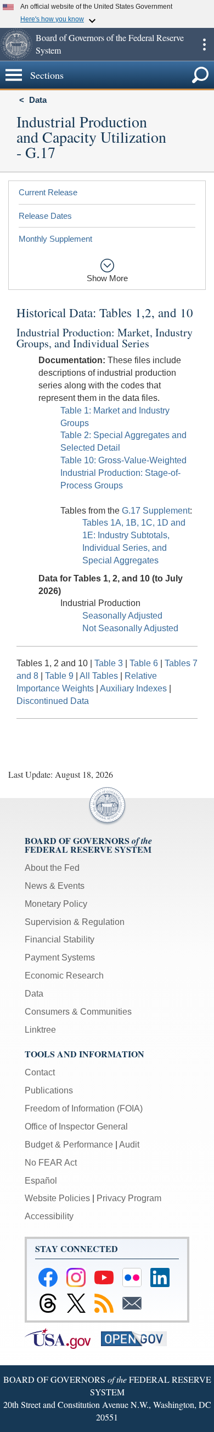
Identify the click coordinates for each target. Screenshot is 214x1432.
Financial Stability (59, 939)
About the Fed (52, 867)
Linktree (40, 1029)
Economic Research (64, 975)
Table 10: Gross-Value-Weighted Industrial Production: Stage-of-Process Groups (123, 473)
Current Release (48, 192)
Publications (49, 1090)
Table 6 (144, 663)
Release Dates (45, 215)
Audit (129, 1144)
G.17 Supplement (156, 510)
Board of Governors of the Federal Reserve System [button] (110, 44)
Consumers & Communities (78, 1011)
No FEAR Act (51, 1162)
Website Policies (57, 1198)
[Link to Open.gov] (138, 1337)
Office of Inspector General (76, 1126)
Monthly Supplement (55, 238)
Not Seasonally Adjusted (130, 628)
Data (38, 99)
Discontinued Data (52, 701)
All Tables (99, 675)
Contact (40, 1072)
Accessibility (49, 1216)
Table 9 (60, 675)
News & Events (55, 885)
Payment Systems (60, 957)
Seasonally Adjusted (122, 615)
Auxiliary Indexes (133, 688)
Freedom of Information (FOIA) (84, 1108)
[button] (16, 44)
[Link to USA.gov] (63, 1337)
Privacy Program (129, 1198)
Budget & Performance (69, 1144)
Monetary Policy (56, 904)
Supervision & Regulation (75, 922)
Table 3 (109, 663)
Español (41, 1180)
